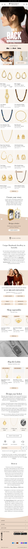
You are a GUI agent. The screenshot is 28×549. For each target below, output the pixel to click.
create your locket (14, 435)
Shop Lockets (21, 62)
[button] (2, 4)
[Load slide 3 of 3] (27, 42)
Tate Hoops (2, 165)
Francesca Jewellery (23, 547)
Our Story (20, 296)
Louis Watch (3, 104)
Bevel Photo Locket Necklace (5, 380)
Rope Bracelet (18, 125)
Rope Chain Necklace (5, 145)
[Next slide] (26, 219)
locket (10, 255)
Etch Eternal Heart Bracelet (5, 328)
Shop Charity (8, 296)
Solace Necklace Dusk (19, 185)
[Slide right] (26, 58)
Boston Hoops (3, 185)
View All (14, 191)
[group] (14, 24)
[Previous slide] (1, 219)
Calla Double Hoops (19, 145)
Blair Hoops (3, 83)
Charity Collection (10, 500)
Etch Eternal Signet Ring (17, 328)
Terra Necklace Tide (4, 125)
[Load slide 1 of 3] (24, 42)
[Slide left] (1, 58)
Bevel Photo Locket (17, 379)
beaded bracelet (6, 262)
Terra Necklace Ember (19, 104)
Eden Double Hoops (19, 165)
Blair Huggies (18, 83)
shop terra (7, 62)
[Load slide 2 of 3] (25, 42)
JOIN (23, 447)
